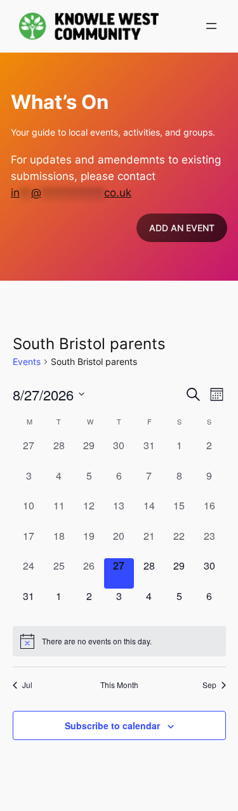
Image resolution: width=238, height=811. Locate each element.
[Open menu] (211, 26)
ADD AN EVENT (182, 227)
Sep (209, 685)
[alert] (119, 641)
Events (27, 361)
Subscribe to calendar (112, 725)
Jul (27, 685)
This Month (119, 685)
